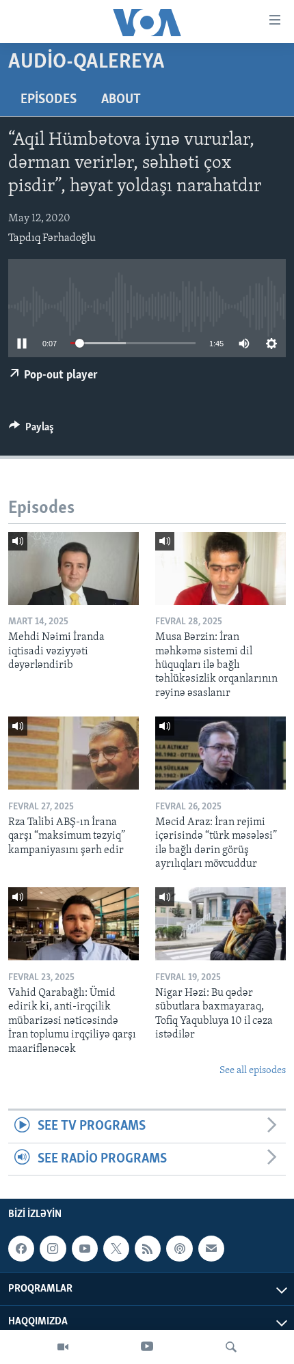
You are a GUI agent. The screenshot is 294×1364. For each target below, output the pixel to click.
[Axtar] (231, 1347)
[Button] (31, 430)
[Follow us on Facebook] (21, 1249)
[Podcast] (179, 1249)
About (121, 100)
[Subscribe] (211, 1249)
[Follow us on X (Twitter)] (116, 1249)
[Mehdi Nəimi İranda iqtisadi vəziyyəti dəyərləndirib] (73, 568)
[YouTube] (147, 1347)
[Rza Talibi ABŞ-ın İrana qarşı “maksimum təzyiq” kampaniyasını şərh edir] (73, 753)
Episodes (49, 100)
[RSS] (148, 1249)
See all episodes (252, 1071)
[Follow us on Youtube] (85, 1249)
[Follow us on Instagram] (53, 1249)
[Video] (62, 1347)
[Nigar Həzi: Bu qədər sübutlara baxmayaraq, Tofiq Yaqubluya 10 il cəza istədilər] (220, 923)
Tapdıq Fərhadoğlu (52, 238)
